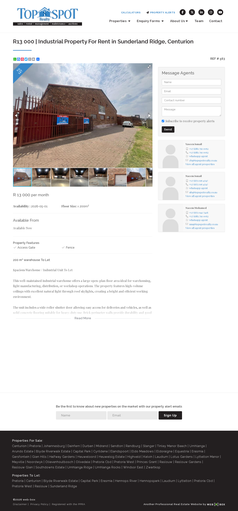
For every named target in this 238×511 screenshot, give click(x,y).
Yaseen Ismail (194, 144)
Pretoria (35, 446)
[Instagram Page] (211, 12)
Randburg (133, 446)
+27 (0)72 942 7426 (198, 212)
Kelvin (147, 457)
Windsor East (133, 467)
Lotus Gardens (182, 457)
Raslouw (166, 462)
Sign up (170, 415)
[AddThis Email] (34, 59)
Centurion (19, 446)
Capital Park (82, 451)
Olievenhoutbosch (59, 462)
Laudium (161, 457)
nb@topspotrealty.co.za (203, 192)
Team (199, 21)
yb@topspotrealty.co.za (203, 160)
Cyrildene (100, 451)
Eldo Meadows (142, 451)
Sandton (117, 446)
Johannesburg (54, 446)
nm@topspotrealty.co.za (203, 224)
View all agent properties (200, 164)
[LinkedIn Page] (201, 12)
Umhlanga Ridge (79, 467)
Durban (88, 446)
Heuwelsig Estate (112, 457)
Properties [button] (118, 21)
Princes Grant (147, 462)
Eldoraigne (164, 451)
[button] (149, 67)
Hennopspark (150, 481)
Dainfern (73, 446)
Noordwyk (35, 462)
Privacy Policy (39, 504)
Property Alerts (162, 12)
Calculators (131, 12)
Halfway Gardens (62, 457)
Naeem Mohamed (196, 207)
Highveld (134, 457)
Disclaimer (20, 504)
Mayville (18, 462)
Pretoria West (124, 462)
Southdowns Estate (50, 467)
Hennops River (126, 481)
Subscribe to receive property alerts (189, 121)
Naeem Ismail (194, 176)
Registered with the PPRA (68, 504)
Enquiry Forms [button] (149, 21)
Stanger (149, 446)
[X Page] (192, 12)
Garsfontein (21, 457)
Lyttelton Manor (207, 457)
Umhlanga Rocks (108, 467)
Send (168, 129)
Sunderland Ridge (63, 486)
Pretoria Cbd (102, 462)
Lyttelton (185, 481)
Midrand (102, 446)
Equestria (182, 451)
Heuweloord (87, 457)
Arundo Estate (22, 451)
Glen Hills (39, 457)
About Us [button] (177, 21)
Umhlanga (197, 446)
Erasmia (197, 451)
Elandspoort (119, 451)
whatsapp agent (198, 156)
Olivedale (83, 462)
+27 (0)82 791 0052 (198, 148)
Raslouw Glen (22, 467)
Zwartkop (153, 467)
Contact (215, 21)
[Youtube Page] (220, 12)
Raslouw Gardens (188, 462)
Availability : (21, 206)
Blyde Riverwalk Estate (53, 451)
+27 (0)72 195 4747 (198, 180)
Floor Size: (69, 206)
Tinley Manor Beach (172, 446)
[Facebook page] (182, 12)
